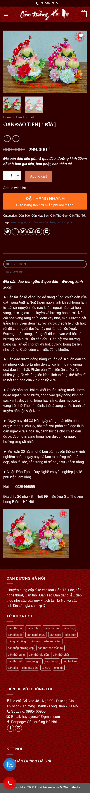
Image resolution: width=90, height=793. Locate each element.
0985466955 (36, 711)
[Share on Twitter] (23, 231)
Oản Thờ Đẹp (59, 215)
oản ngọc (55, 634)
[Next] (79, 62)
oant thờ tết (15, 628)
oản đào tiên (47, 222)
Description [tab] (16, 264)
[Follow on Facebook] (10, 728)
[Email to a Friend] (31, 231)
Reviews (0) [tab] (14, 271)
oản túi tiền (70, 661)
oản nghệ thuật (36, 634)
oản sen (35, 641)
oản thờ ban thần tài (50, 648)
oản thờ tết (15, 661)
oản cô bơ (33, 628)
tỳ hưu (46, 667)
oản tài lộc (52, 661)
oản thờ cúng (16, 654)
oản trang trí (33, 661)
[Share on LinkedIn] (46, 231)
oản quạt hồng (17, 641)
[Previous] (10, 62)
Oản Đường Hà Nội (33, 761)
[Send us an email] (18, 728)
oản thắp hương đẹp (21, 648)
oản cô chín (51, 628)
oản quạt (70, 634)
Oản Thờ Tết (25, 117)
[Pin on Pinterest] (38, 231)
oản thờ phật (65, 222)
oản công (68, 628)
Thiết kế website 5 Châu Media (57, 787)
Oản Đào (24, 215)
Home (7, 117)
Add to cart (38, 176)
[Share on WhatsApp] (7, 231)
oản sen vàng (52, 641)
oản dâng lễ (18, 222)
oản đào (33, 222)
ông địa (58, 667)
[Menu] (6, 14)
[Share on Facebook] (15, 231)
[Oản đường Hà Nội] (44, 14)
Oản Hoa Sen (39, 215)
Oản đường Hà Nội (42, 722)
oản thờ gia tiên (39, 654)
